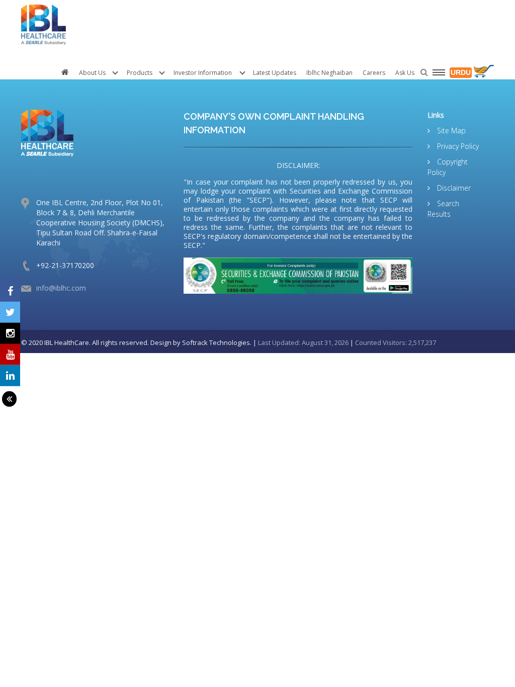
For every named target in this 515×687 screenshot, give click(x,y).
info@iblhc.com (61, 288)
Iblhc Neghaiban (329, 72)
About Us (92, 72)
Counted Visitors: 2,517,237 (395, 342)
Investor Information (203, 72)
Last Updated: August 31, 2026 (303, 342)
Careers (374, 72)
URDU (461, 72)
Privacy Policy (457, 146)
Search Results (443, 209)
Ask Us (404, 72)
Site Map (450, 130)
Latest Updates (274, 72)
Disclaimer (453, 188)
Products (139, 72)
